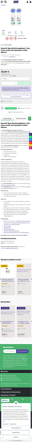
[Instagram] (30, 145)
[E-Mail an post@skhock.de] (30, 134)
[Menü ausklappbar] (2, 2)
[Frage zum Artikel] (2, 108)
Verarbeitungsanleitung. (11, 248)
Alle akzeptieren (16, 428)
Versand (14, 75)
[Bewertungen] (4, 283)
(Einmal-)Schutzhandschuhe (11, 230)
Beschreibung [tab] (7, 118)
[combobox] (16, 78)
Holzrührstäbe (16, 224)
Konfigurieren (16, 432)
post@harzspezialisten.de (13, 378)
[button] (27, 2)
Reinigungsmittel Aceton (11, 232)
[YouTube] (30, 142)
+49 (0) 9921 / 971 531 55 (10, 377)
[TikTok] (30, 147)
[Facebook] (30, 139)
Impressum (5, 424)
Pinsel (5, 226)
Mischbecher (7, 227)
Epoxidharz (12, 56)
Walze (9, 226)
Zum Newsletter (22, 351)
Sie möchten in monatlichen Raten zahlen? (16, 95)
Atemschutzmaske (9, 229)
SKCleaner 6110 (25, 232)
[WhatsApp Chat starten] (30, 137)
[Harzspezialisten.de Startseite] (16, 2)
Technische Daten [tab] (21, 118)
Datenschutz (13, 424)
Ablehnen (16, 437)
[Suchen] (5, 2)
